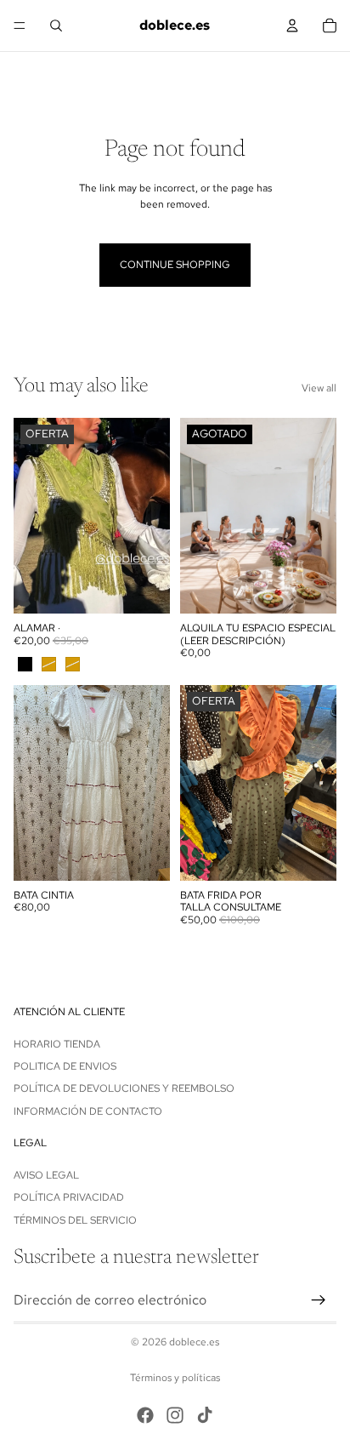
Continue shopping (175, 264)
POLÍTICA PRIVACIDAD (69, 1197)
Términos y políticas (175, 1378)
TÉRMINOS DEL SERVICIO (75, 1220)
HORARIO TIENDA (57, 1044)
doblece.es (194, 1342)
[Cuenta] (292, 25)
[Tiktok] (205, 1415)
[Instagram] (175, 1415)
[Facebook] (145, 1415)
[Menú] (19, 25)
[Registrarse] (318, 1300)
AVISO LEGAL (46, 1175)
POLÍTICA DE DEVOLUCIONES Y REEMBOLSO (124, 1088)
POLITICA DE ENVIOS (65, 1066)
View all (319, 388)
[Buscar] (56, 25)
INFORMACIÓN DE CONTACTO (88, 1111)
